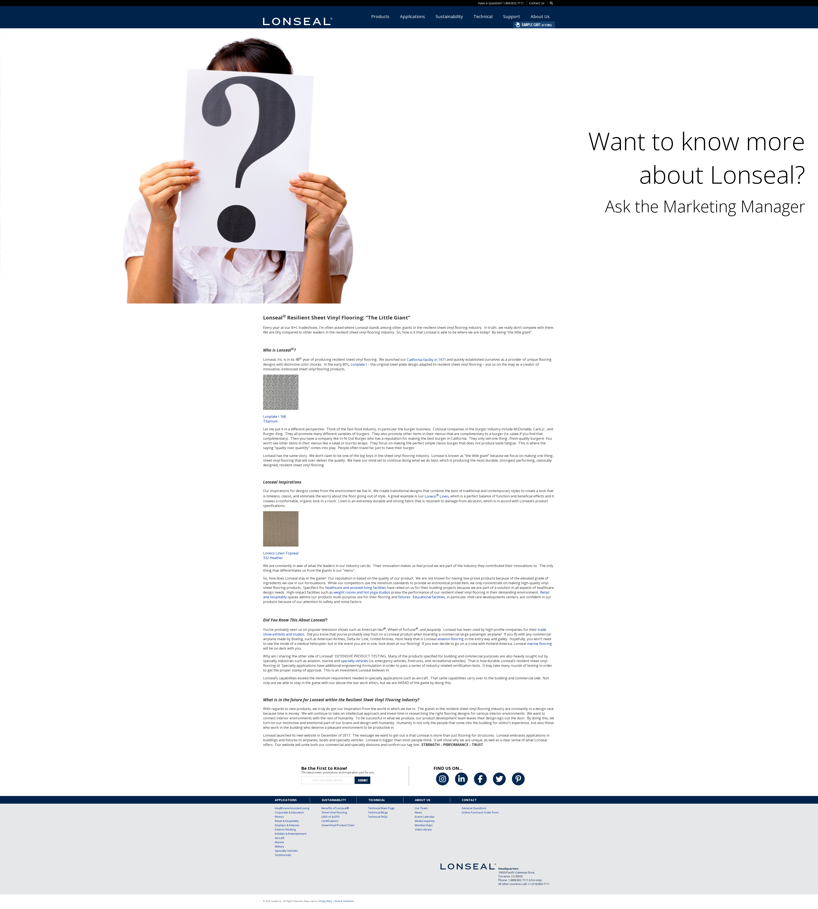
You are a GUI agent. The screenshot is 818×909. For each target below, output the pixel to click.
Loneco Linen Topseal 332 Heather (280, 555)
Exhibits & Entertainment (286, 834)
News (418, 812)
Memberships (424, 825)
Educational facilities (429, 597)
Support (511, 16)
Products (380, 16)
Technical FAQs (377, 817)
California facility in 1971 (426, 359)
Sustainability (449, 16)
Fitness (279, 817)
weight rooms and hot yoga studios (362, 592)
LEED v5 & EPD (330, 817)
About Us (540, 16)
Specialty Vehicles (286, 851)
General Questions (473, 808)
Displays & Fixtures (286, 825)
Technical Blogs (378, 812)
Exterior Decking (285, 829)
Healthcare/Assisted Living (286, 808)
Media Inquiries (425, 821)
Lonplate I (359, 364)
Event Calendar (425, 817)
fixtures (404, 597)
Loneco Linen (437, 496)
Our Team (421, 808)
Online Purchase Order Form (473, 812)
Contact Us (536, 3)
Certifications (329, 821)
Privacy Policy (325, 901)
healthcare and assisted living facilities (355, 587)
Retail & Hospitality (286, 821)
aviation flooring (450, 639)
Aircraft (279, 838)
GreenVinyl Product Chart (333, 825)
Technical (483, 16)
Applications (412, 16)
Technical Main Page (380, 808)
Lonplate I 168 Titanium (274, 419)
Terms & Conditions (344, 901)
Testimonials (283, 855)
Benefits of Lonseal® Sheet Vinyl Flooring (333, 810)
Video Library (423, 829)
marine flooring (539, 643)
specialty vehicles (354, 660)
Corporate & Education (286, 812)
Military (279, 846)
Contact (469, 800)
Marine (279, 842)
